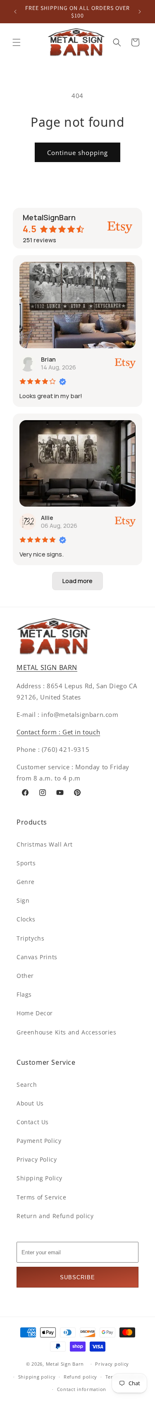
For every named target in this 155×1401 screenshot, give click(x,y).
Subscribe (77, 1277)
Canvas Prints (37, 957)
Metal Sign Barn (65, 1364)
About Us (30, 1103)
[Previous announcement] (15, 11)
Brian (48, 359)
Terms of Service (42, 1197)
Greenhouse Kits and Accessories (67, 1032)
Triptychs (30, 938)
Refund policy (80, 1377)
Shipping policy (37, 1377)
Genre (26, 882)
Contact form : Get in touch (58, 732)
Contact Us (33, 1122)
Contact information (81, 1389)
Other (25, 976)
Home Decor (35, 1013)
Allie (47, 517)
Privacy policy (112, 1364)
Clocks (26, 919)
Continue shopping (77, 152)
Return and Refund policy (55, 1216)
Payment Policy (39, 1141)
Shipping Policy (39, 1178)
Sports (26, 863)
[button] (16, 42)
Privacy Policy (37, 1159)
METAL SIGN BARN (47, 667)
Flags (24, 994)
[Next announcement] (140, 11)
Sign (23, 900)
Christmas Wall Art (45, 844)
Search (27, 1084)
